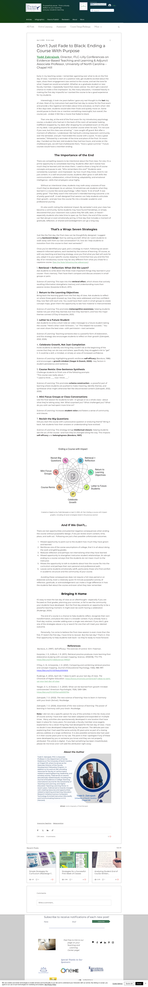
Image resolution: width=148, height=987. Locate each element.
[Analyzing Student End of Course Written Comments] (106, 860)
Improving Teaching (44, 823)
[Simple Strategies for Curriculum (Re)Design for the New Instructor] (41, 860)
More (97, 27)
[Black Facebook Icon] (97, 942)
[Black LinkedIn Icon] (105, 942)
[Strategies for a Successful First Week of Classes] (74, 860)
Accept (139, 984)
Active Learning (45, 27)
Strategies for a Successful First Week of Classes (74, 872)
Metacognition (58, 823)
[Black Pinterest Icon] (109, 942)
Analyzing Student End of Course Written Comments (106, 872)
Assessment (61, 27)
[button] (65, 19)
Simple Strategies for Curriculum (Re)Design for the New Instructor (41, 872)
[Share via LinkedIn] (48, 830)
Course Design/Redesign (80, 27)
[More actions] (110, 40)
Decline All (129, 984)
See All (119, 848)
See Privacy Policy (50, 984)
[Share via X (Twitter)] (43, 830)
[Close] (145, 983)
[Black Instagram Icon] (113, 942)
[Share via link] (52, 830)
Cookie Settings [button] (118, 984)
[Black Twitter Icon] (101, 942)
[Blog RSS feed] (93, 942)
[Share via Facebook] (38, 830)
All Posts (30, 27)
